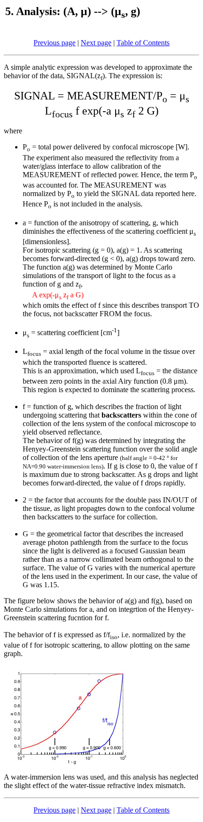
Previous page (55, 43)
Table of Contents (143, 43)
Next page (96, 43)
